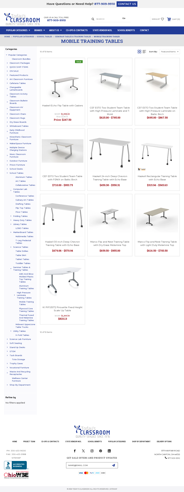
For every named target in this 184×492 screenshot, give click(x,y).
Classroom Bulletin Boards (19, 101)
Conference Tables (25, 196)
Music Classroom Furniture (18, 155)
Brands (38, 30)
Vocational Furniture (19, 367)
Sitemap (16, 458)
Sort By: (153, 51)
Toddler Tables (23, 263)
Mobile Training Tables (26, 303)
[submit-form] (113, 465)
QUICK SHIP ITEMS (19, 67)
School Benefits (126, 30)
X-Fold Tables (22, 335)
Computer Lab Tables (20, 190)
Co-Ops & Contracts (77, 30)
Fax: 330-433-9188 (16, 454)
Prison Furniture (17, 165)
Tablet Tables (22, 259)
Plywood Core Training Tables (26, 309)
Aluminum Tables (24, 177)
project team (29, 441)
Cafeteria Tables (18, 83)
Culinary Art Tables (25, 200)
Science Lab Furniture (20, 339)
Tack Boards (16, 355)
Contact (144, 30)
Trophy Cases (16, 363)
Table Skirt (21, 255)
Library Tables (20, 224)
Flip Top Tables (23, 208)
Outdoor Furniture (18, 161)
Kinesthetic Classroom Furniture (20, 138)
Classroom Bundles (21, 59)
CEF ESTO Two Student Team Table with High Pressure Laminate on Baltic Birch (157, 111)
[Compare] (79, 70)
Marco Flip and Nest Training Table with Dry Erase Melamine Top (110, 243)
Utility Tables (19, 331)
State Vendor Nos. (102, 30)
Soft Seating (16, 343)
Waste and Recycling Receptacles (20, 372)
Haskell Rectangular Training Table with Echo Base (157, 178)
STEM (12, 351)
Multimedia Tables (24, 236)
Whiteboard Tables (19, 126)
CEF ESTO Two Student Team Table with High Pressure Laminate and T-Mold (110, 111)
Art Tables (21, 181)
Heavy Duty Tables (22, 220)
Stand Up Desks (17, 347)
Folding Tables (20, 216)
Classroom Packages (20, 63)
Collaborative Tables (25, 185)
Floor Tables (22, 212)
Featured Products (19, 75)
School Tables (16, 173)
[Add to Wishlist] (79, 63)
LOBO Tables (22, 228)
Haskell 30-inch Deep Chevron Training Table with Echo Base (62, 243)
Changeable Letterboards (16, 88)
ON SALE (14, 71)
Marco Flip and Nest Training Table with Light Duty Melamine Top (157, 243)
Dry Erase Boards (18, 122)
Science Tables (20, 247)
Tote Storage (18, 359)
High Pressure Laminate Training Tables (24, 295)
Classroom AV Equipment (16, 108)
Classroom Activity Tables (18, 95)
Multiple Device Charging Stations (18, 148)
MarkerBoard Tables (23, 232)
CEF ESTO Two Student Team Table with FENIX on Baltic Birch (63, 178)
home (14, 441)
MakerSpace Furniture (20, 143)
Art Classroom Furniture (21, 79)
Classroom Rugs (17, 118)
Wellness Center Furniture (20, 379)
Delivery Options (164, 441)
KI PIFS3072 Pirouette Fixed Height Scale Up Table (63, 309)
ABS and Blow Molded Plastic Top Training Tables (26, 278)
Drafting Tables (23, 204)
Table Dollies (22, 251)
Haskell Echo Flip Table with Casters (62, 105)
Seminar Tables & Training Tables (21, 268)
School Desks (16, 169)
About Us (54, 30)
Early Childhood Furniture (17, 131)
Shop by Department (20, 385)
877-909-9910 (104, 4)
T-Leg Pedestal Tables (23, 241)
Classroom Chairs (18, 114)
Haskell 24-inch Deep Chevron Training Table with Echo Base (110, 178)
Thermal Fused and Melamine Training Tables (26, 317)
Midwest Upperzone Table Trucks (25, 325)
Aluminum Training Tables (26, 287)
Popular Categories (16, 30)
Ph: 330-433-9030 (16, 450)
